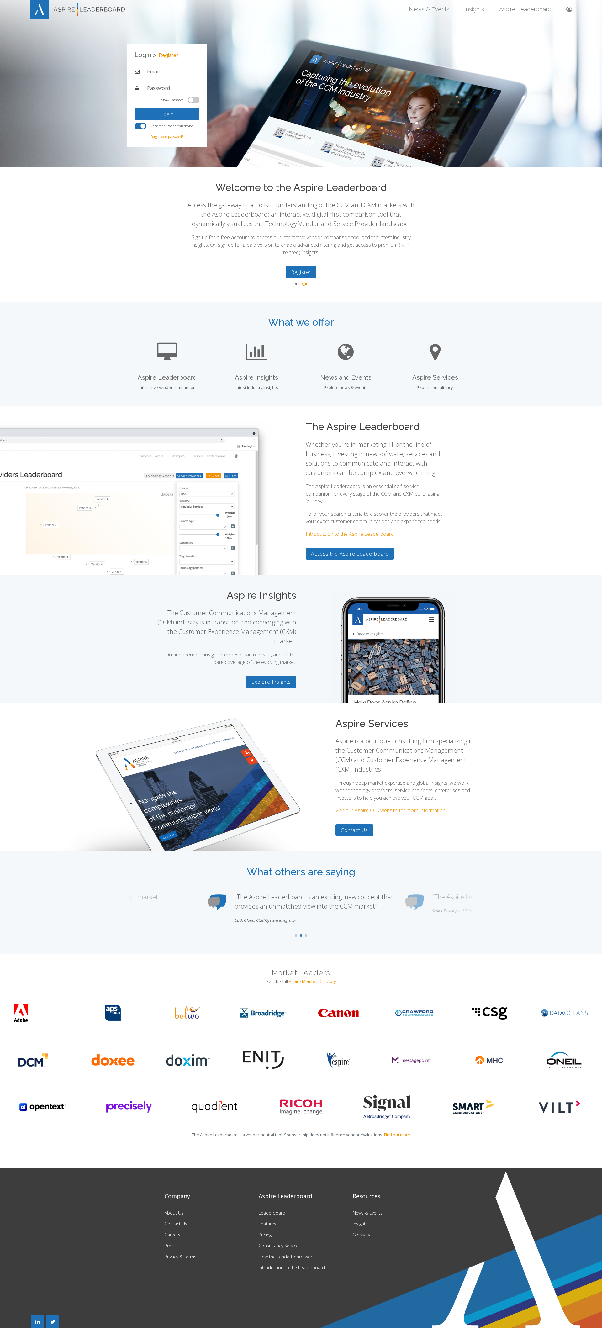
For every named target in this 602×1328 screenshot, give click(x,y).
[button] (296, 935)
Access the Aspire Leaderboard (350, 553)
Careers (172, 1235)
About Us (174, 1213)
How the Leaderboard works (288, 1257)
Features (267, 1224)
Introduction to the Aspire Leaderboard (350, 533)
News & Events (429, 9)
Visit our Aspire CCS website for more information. (390, 810)
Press (170, 1246)
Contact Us (354, 830)
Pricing (265, 1235)
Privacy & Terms (180, 1257)
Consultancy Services (280, 1246)
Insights (474, 9)
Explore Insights (271, 681)
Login (167, 114)
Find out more (397, 1134)
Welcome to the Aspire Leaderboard (301, 187)
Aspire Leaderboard (525, 9)
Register (168, 55)
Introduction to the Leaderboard (292, 1268)
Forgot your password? (167, 136)
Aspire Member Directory (312, 981)
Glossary (361, 1235)
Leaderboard (272, 1213)
